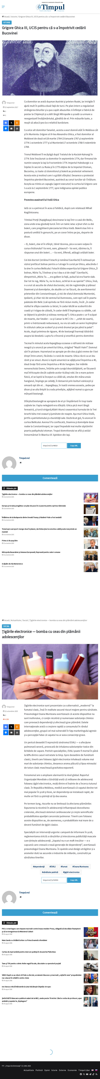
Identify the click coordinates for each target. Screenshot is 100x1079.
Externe (62, 1070)
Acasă (6, 16)
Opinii (47, 1070)
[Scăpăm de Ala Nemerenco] (91, 567)
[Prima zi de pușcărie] (91, 544)
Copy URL (74, 445)
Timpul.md (24, 458)
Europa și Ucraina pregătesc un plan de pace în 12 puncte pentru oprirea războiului (34, 506)
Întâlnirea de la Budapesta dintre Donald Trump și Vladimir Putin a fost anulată (31, 517)
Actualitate (29, 1070)
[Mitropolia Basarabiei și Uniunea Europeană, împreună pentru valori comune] (91, 555)
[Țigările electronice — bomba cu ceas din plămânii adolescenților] (91, 497)
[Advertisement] (50, 594)
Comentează (50, 478)
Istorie (14, 16)
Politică (39, 1070)
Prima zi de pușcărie (10, 540)
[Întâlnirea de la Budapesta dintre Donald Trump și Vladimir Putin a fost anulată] (91, 521)
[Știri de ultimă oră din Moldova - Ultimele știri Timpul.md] (50, 6)
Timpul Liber (84, 1070)
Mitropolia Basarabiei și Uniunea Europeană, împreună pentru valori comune (31, 552)
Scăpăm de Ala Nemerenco (12, 564)
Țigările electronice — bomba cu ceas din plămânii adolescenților (27, 494)
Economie (72, 1070)
